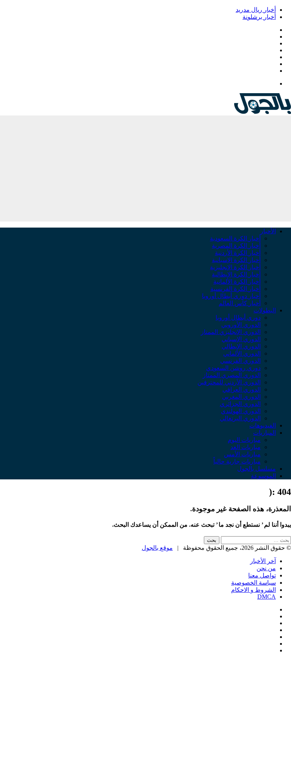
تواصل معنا (262, 575)
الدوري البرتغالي (240, 418)
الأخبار (268, 231)
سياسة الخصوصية (253, 582)
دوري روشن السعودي (233, 368)
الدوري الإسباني (241, 339)
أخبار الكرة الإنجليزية (235, 267)
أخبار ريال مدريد (256, 9)
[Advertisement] (145, 168)
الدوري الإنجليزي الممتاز (231, 332)
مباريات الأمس (242, 454)
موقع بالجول (157, 548)
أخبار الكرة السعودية (235, 238)
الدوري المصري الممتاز (232, 375)
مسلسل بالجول (256, 468)
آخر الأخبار (263, 561)
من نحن (266, 568)
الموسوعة (263, 476)
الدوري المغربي (241, 396)
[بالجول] (262, 112)
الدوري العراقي (241, 389)
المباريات (264, 432)
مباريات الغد (245, 447)
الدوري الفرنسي (240, 360)
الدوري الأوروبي (241, 324)
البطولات (264, 310)
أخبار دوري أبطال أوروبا (231, 296)
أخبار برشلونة (259, 17)
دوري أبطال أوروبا (238, 317)
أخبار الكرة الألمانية (237, 281)
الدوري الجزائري (240, 404)
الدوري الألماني (242, 353)
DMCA (266, 596)
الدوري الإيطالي (241, 346)
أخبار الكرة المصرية (236, 245)
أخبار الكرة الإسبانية (236, 260)
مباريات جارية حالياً (237, 461)
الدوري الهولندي (241, 411)
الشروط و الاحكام (253, 590)
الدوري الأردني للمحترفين (229, 382)
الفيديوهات (262, 425)
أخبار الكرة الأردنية (238, 253)
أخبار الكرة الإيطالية (236, 274)
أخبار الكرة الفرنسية (235, 289)
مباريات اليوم (244, 440)
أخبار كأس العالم (240, 303)
